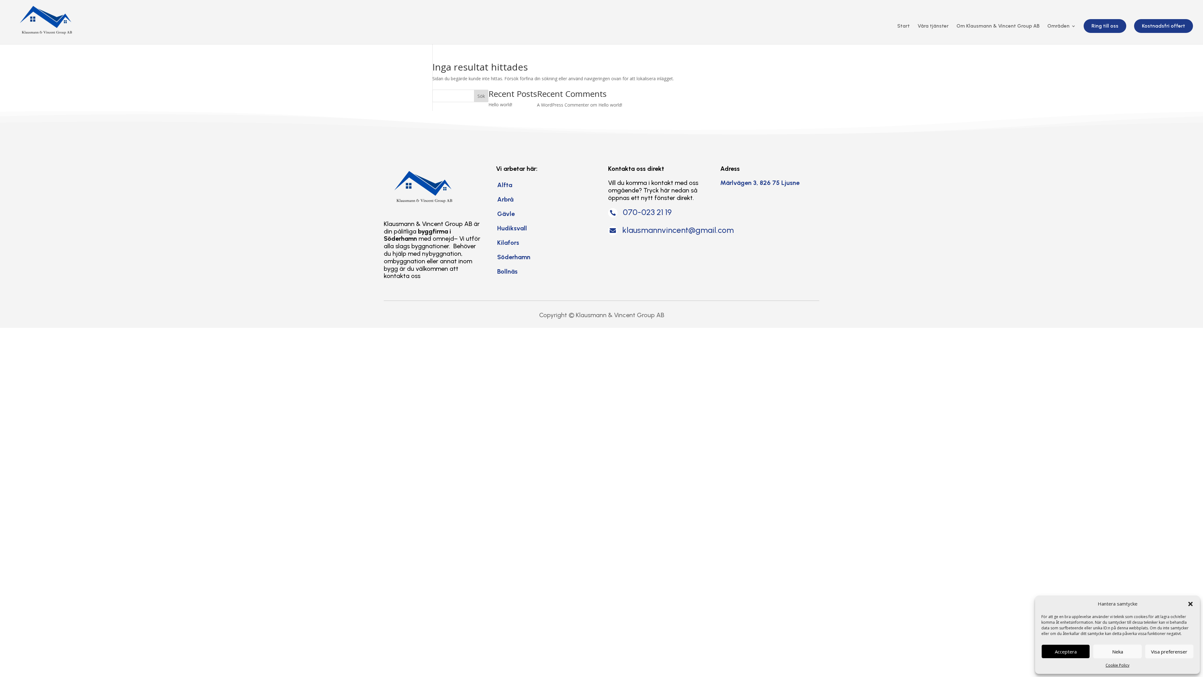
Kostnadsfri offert (1163, 26)
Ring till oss (1104, 26)
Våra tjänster (933, 26)
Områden (1058, 26)
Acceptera (1066, 651)
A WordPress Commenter (563, 105)
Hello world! (500, 105)
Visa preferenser (1169, 651)
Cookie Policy (1117, 665)
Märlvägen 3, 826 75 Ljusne (759, 182)
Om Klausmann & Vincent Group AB (997, 26)
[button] (1190, 604)
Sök (481, 96)
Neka (1117, 651)
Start (903, 26)
